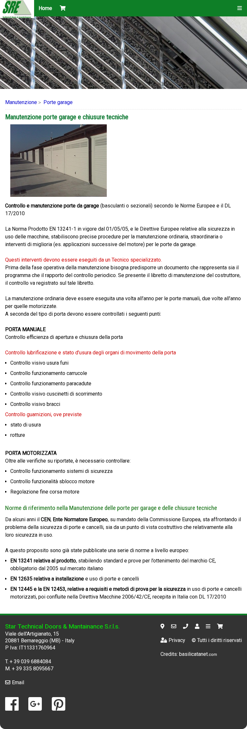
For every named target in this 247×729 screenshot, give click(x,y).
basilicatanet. (198, 654)
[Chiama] (186, 626)
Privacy (177, 640)
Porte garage (58, 102)
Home (45, 8)
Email (18, 682)
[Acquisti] (220, 626)
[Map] (163, 626)
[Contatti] (198, 626)
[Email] (174, 626)
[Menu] (239, 8)
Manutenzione (21, 102)
